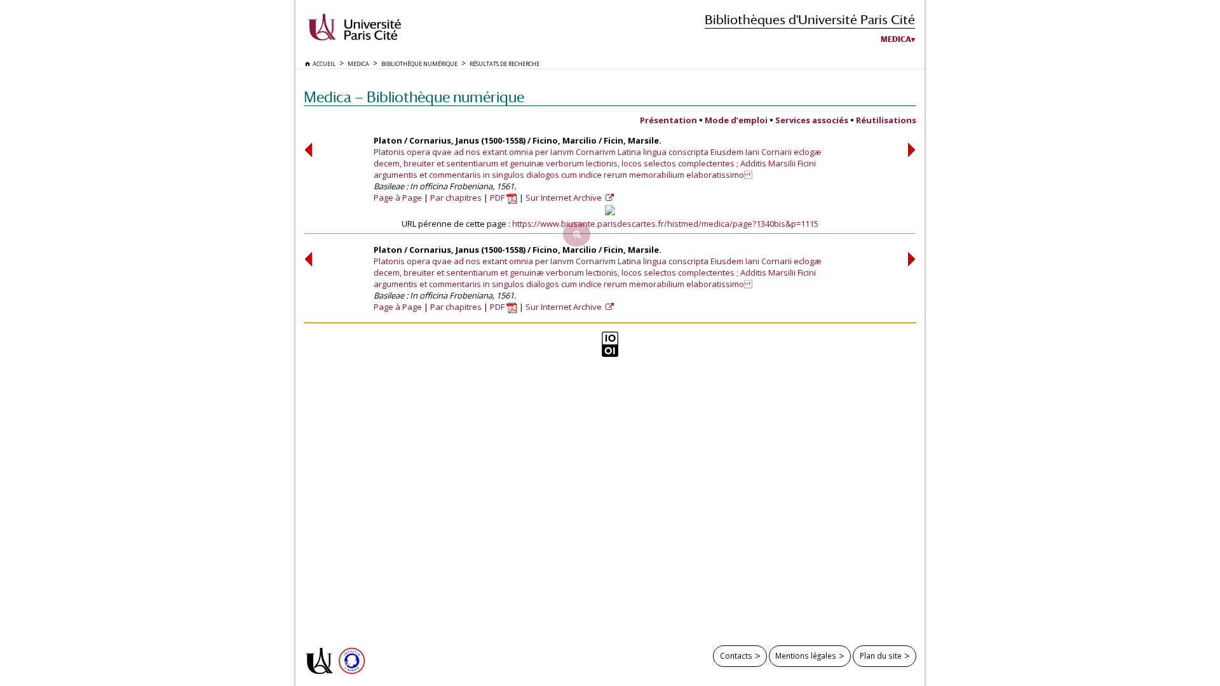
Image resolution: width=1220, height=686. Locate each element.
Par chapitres (456, 197)
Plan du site (881, 655)
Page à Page (398, 197)
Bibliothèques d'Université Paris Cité (810, 19)
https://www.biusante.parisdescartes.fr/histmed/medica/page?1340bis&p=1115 (665, 223)
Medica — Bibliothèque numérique (414, 96)
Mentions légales (805, 655)
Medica (896, 39)
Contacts (736, 655)
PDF (498, 197)
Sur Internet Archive (564, 197)
